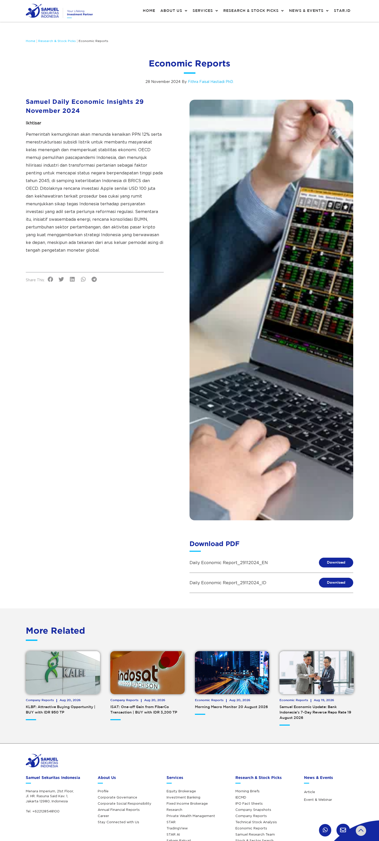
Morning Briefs (247, 791)
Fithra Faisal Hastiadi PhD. (211, 81)
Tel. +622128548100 (43, 811)
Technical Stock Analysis (256, 822)
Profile (103, 791)
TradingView (177, 828)
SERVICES (203, 10)
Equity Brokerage (181, 791)
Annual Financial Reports (119, 809)
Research (174, 809)
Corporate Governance (117, 797)
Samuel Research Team (255, 834)
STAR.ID (342, 10)
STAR (171, 822)
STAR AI (173, 834)
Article (309, 792)
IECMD (240, 797)
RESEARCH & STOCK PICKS (251, 10)
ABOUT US (171, 10)
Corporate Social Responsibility (124, 803)
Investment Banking (183, 797)
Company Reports (251, 816)
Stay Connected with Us (118, 822)
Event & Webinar (318, 799)
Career (103, 816)
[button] (50, 279)
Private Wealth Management (191, 816)
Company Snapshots (253, 809)
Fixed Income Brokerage (187, 803)
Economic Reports (93, 41)
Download (336, 562)
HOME (149, 10)
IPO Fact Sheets (249, 803)
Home (30, 41)
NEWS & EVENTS (306, 10)
